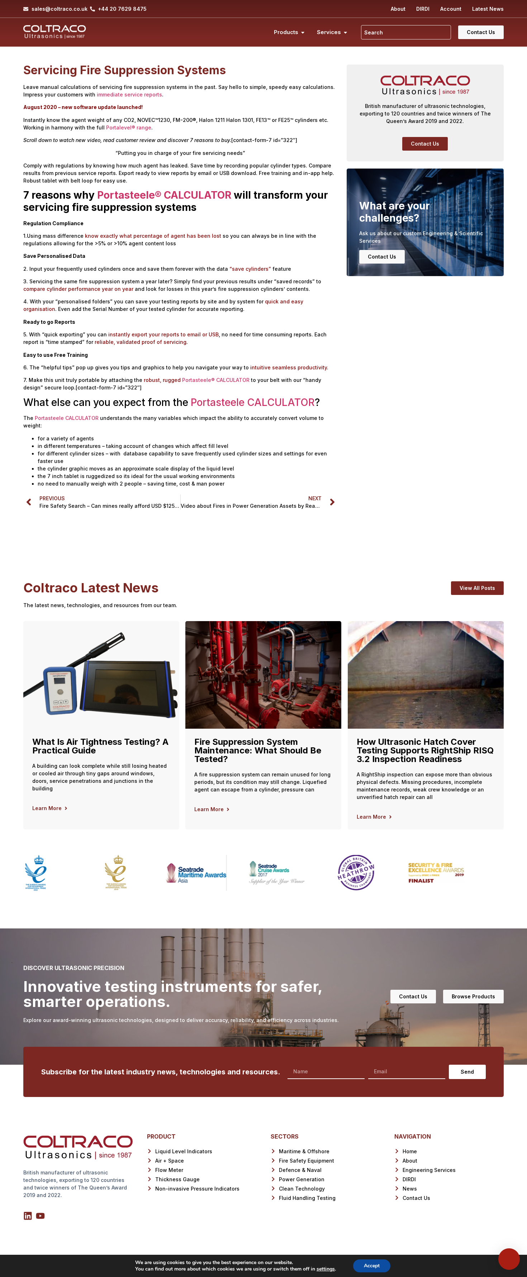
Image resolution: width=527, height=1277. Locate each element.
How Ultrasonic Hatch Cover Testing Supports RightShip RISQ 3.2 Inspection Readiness (425, 750)
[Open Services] (345, 32)
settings (326, 1269)
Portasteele (126, 195)
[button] (425, 144)
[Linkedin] (27, 1215)
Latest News (488, 9)
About (398, 9)
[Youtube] (40, 1215)
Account (450, 9)
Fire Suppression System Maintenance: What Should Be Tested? (257, 750)
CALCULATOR (196, 195)
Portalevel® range (128, 127)
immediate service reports (129, 94)
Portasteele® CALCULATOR (216, 380)
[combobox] (406, 32)
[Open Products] (302, 32)
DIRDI (422, 9)
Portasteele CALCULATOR (253, 402)
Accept (372, 1265)
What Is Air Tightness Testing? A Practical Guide (100, 746)
